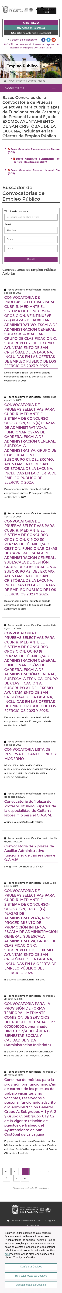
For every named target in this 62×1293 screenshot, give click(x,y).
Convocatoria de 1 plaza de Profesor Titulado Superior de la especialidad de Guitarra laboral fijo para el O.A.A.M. (30, 808)
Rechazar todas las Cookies (31, 1275)
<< (6, 1171)
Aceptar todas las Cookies (31, 1284)
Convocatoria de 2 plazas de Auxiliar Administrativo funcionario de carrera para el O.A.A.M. (30, 853)
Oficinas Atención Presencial (31, 33)
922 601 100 (33, 1226)
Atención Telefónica (31, 28)
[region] (31, 1259)
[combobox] (31, 230)
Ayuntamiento (17, 81)
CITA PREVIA (31, 23)
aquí (7, 1254)
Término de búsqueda (16, 211)
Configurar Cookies (31, 1266)
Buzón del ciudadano (24, 40)
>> (25, 1178)
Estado (8, 224)
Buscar (31, 259)
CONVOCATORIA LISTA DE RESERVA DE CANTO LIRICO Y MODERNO (30, 754)
